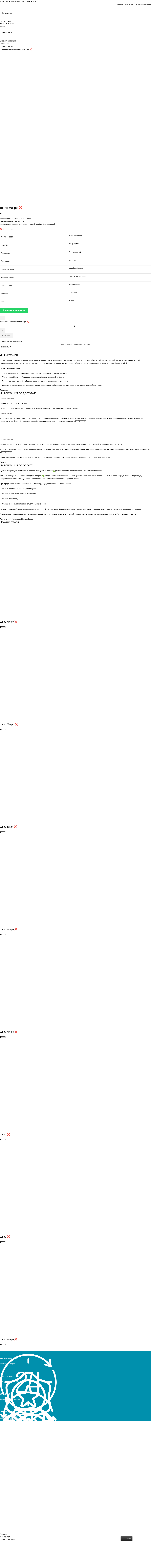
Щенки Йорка (5, 1446)
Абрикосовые (5, 1494)
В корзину (6, 335)
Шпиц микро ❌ (8, 621)
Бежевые (3, 1483)
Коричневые (4, 1498)
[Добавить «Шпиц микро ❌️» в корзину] (3, 925)
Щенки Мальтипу (6, 1443)
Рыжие (2, 1490)
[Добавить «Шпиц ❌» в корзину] (3, 1232)
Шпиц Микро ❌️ (9, 724)
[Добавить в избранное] (14, 617)
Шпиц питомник (75, 236)
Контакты (3, 1524)
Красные (3, 1486)
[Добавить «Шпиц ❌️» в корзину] (3, 1130)
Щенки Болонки (5, 1458)
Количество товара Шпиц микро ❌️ (14, 322)
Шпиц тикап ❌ (8, 826)
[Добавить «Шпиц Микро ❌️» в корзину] (3, 720)
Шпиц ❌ (5, 1236)
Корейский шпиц (76, 268)
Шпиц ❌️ (5, 1134)
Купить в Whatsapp (15, 310)
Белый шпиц (74, 284)
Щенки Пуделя (5, 1450)
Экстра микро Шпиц (77, 276)
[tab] (66, 344)
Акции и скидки (5, 1516)
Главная (3, 49)
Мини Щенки (4, 1474)
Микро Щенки (5, 1470)
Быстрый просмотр (8, 617)
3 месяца (73, 293)
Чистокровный (75, 252)
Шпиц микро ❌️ (8, 929)
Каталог (3, 1520)
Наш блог (3, 1512)
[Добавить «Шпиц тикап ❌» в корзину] (3, 822)
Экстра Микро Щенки (7, 1466)
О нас (2, 1509)
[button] (14, 312)
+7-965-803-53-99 (7, 24)
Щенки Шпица (13, 49)
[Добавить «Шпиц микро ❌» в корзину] (3, 617)
